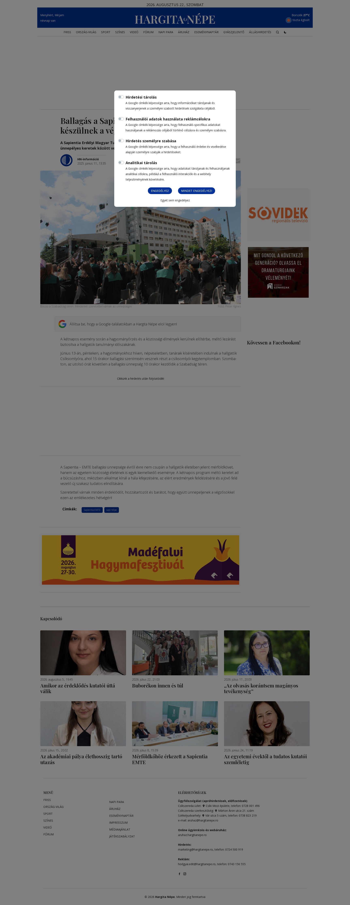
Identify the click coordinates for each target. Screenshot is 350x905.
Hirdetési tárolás (141, 97)
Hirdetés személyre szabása (151, 140)
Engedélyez (160, 191)
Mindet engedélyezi (196, 191)
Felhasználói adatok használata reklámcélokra (168, 119)
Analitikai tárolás (141, 162)
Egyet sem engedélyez (175, 200)
